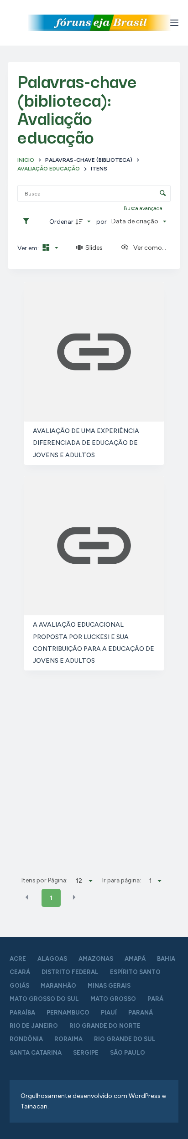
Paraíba (22, 1012)
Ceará (20, 972)
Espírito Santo (135, 972)
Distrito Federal (70, 972)
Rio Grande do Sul (125, 1039)
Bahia (166, 958)
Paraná (140, 1012)
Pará (155, 998)
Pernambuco (68, 1012)
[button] (27, 897)
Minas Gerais (109, 985)
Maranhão (58, 985)
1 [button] (51, 898)
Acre (18, 958)
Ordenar (61, 222)
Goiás (19, 985)
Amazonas (95, 958)
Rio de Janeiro (34, 1025)
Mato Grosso (113, 998)
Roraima (68, 1039)
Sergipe (86, 1052)
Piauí (109, 1012)
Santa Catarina (36, 1052)
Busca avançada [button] (144, 208)
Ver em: (28, 248)
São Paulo (127, 1052)
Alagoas (52, 958)
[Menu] (174, 23)
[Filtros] (28, 221)
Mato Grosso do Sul (44, 998)
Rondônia (26, 1039)
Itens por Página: (44, 880)
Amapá (135, 958)
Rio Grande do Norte (105, 1025)
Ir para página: (121, 880)
